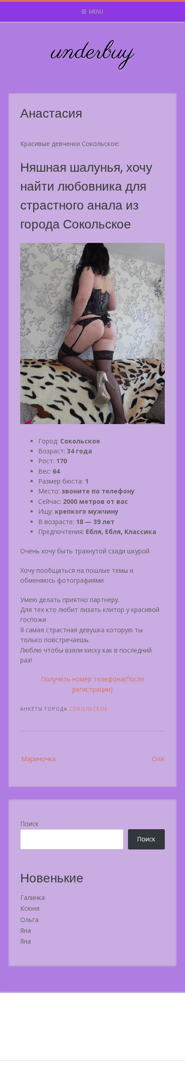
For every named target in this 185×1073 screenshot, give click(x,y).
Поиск (29, 823)
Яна (25, 930)
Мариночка (38, 758)
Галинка (32, 897)
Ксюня (30, 908)
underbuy (93, 52)
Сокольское (88, 708)
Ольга (29, 919)
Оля (158, 758)
